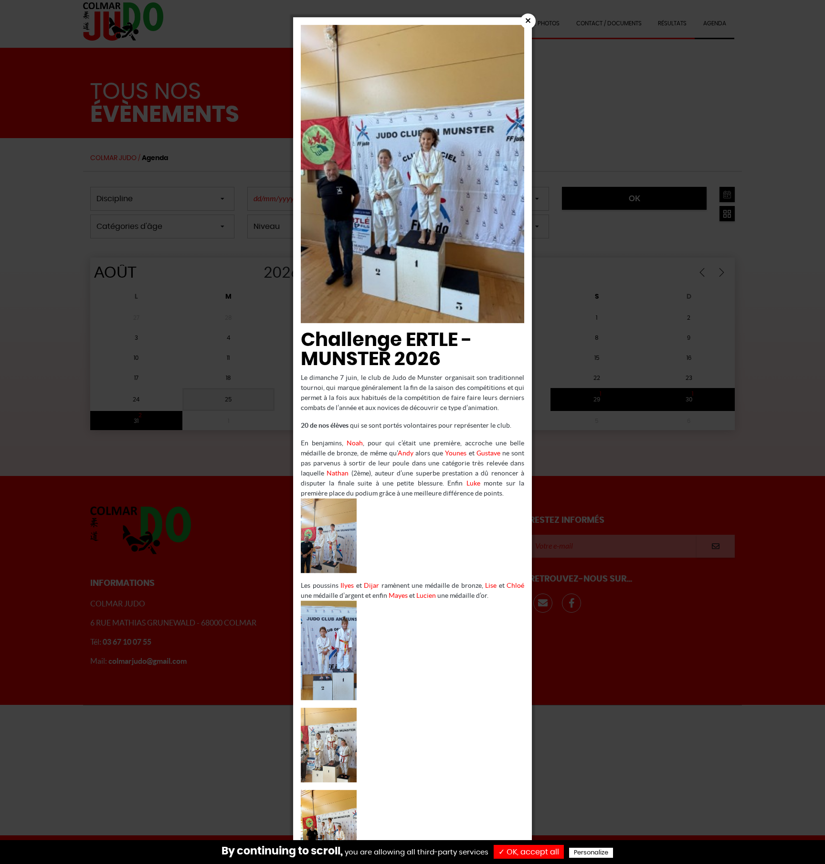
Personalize (591, 853)
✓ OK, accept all (528, 852)
